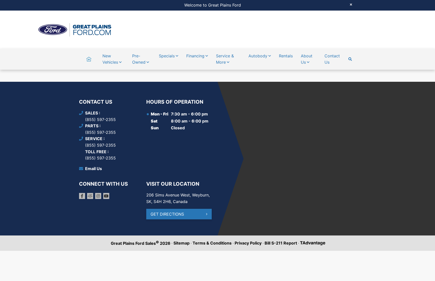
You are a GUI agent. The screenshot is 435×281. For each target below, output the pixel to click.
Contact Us (332, 59)
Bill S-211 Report (281, 243)
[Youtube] (106, 196)
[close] (351, 4)
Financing (195, 55)
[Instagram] (98, 196)
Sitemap (181, 243)
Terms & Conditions (212, 243)
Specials (167, 55)
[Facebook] (82, 196)
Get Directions (167, 214)
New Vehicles (110, 59)
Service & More (225, 59)
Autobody (257, 55)
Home (88, 55)
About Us (306, 59)
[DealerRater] (90, 196)
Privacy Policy (248, 243)
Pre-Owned (139, 59)
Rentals (286, 55)
